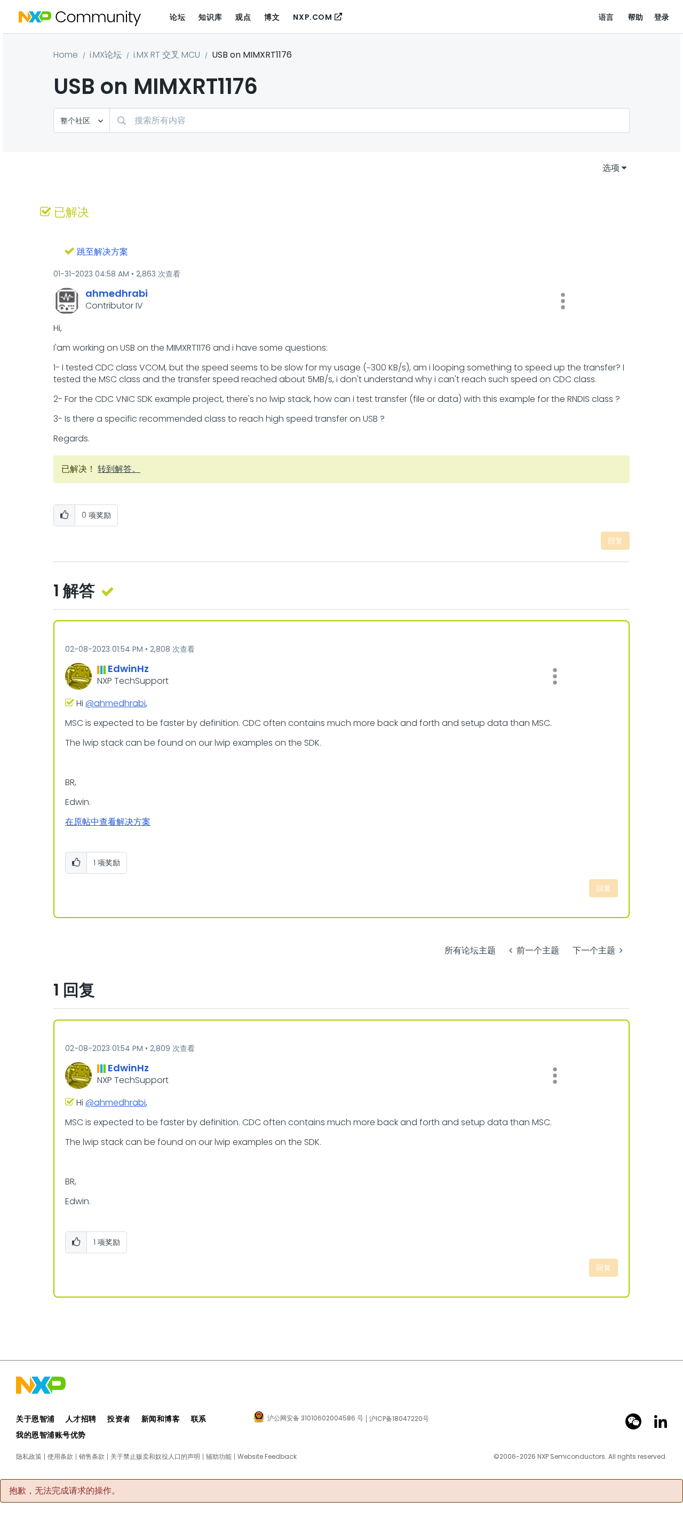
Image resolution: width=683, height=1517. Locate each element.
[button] (563, 301)
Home (65, 55)
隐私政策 (29, 1456)
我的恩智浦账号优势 (51, 1434)
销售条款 (92, 1456)
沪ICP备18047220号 (399, 1419)
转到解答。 (119, 469)
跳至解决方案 (102, 252)
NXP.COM (312, 17)
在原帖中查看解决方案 (107, 822)
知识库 (210, 17)
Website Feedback (267, 1456)
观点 (243, 17)
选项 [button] (611, 168)
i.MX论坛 (106, 55)
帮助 (636, 17)
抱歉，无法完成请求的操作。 (64, 1491)
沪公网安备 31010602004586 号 (315, 1419)
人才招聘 (81, 1418)
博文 (272, 17)
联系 (199, 1418)
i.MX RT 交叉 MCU (166, 55)
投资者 (119, 1418)
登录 (662, 17)
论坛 (177, 17)
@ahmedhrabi (115, 703)
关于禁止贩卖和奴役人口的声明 (155, 1456)
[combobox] (369, 120)
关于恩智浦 (35, 1418)
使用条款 (60, 1456)
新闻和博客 (160, 1418)
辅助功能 (219, 1456)
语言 (606, 17)
